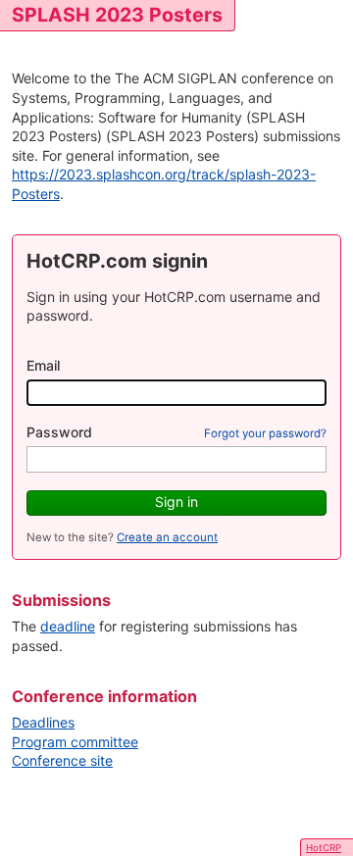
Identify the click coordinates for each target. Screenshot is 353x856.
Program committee (75, 741)
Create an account (167, 537)
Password (59, 432)
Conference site (62, 760)
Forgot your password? (265, 433)
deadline (67, 626)
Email (43, 365)
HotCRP (323, 847)
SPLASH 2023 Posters (117, 14)
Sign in (176, 501)
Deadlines (43, 722)
